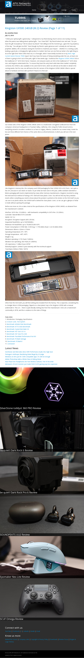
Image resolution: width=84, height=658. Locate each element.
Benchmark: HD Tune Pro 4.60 (17, 334)
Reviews (43, 10)
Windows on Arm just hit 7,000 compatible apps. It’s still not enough (27, 357)
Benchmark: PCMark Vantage (16, 339)
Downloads (53, 639)
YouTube (8, 631)
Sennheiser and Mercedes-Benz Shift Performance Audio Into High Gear (29, 352)
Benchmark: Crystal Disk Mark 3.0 (18, 329)
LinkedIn (26, 631)
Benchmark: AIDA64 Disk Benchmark (19, 324)
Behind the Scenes (11, 639)
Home (34, 10)
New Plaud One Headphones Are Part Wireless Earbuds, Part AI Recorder (29, 362)
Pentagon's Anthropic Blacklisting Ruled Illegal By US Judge (24, 354)
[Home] (8, 4)
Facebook (16, 631)
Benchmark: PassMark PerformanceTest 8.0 (21, 336)
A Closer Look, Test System (16, 322)
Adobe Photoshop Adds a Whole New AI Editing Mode (23, 359)
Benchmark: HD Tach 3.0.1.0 (16, 331)
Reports (54, 10)
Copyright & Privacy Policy (39, 639)
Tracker (73, 10)
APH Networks (22, 3)
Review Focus (63, 639)
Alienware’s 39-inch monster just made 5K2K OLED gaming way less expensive (31, 364)
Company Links (24, 639)
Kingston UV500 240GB (66, 58)
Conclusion (11, 344)
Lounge (63, 10)
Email (38, 631)
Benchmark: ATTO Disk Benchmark (18, 327)
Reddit (33, 631)
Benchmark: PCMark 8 (14, 341)
